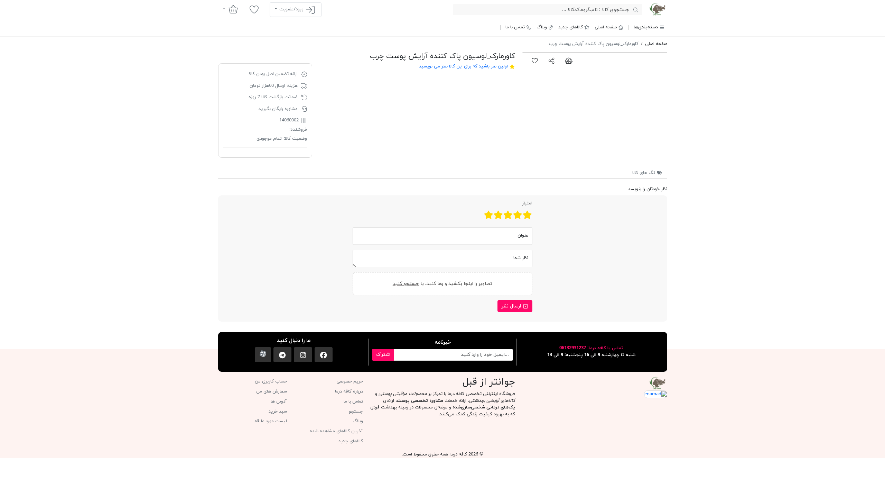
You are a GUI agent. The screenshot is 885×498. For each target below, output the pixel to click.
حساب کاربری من (271, 381)
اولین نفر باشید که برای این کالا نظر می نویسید (463, 66)
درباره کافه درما (349, 391)
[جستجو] (635, 10)
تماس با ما (515, 27)
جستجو (356, 411)
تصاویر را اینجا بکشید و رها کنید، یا (442, 283)
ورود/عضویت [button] (291, 9)
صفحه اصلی (606, 27)
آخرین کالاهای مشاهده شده (336, 431)
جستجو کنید (406, 283)
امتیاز (527, 203)
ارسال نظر (512, 306)
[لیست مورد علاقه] (253, 9)
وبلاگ (542, 27)
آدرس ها (279, 401)
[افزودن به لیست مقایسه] (568, 60)
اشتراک (383, 354)
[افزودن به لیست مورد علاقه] (535, 60)
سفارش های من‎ (271, 391)
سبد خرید (278, 411)
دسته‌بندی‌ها (646, 27)
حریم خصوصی (349, 381)
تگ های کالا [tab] (644, 173)
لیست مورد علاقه (270, 421)
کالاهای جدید (570, 27)
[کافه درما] (657, 9)
